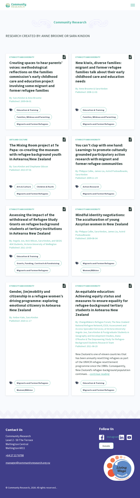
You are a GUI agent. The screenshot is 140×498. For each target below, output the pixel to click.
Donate (106, 445)
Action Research (91, 186)
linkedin (121, 437)
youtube (129, 437)
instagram (113, 436)
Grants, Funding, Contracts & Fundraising (38, 263)
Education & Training (27, 110)
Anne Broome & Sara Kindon (93, 88)
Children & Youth (45, 186)
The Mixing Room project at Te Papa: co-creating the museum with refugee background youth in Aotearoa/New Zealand (35, 152)
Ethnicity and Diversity (21, 57)
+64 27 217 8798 (15, 455)
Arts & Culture (24, 186)
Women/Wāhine (91, 270)
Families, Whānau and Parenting (33, 117)
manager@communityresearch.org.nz (28, 462)
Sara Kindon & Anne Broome (27, 97)
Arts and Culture (18, 139)
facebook (101, 437)
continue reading (100, 374)
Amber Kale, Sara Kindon (25, 317)
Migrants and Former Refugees (32, 124)
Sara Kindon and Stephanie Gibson (30, 166)
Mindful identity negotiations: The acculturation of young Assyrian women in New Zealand (101, 219)
